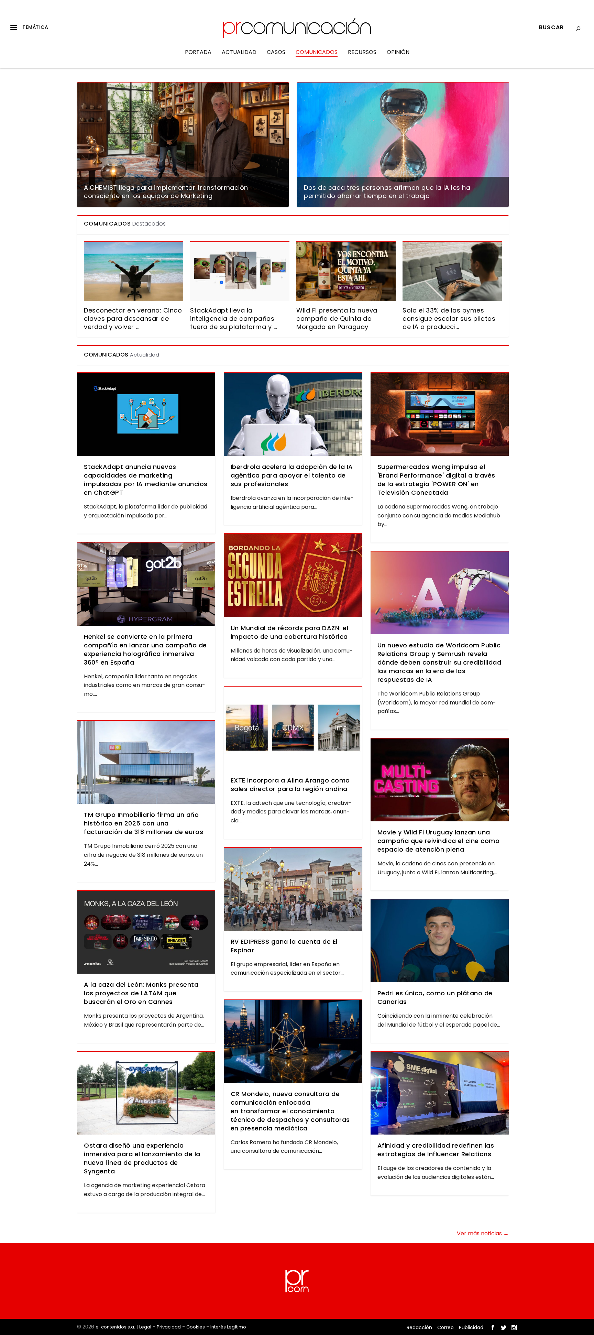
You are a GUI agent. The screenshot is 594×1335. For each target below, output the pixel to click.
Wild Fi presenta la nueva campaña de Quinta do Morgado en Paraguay (336, 318)
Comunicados (317, 53)
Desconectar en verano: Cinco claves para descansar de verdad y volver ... (133, 318)
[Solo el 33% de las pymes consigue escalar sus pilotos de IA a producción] (452, 271)
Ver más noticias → (483, 1233)
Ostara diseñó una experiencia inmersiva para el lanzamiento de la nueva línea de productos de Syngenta (142, 1158)
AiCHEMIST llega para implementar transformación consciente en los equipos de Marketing (166, 191)
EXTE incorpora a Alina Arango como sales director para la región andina (290, 784)
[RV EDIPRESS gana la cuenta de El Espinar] (293, 889)
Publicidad (471, 1327)
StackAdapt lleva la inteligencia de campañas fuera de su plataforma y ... (233, 318)
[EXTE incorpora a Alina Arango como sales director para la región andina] (293, 728)
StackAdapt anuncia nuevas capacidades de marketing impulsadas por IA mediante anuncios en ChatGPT (146, 479)
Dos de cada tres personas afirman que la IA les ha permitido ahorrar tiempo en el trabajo (387, 191)
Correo (445, 1327)
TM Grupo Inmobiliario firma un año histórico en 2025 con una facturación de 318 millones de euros (143, 823)
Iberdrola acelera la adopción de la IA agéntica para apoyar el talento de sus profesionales (292, 475)
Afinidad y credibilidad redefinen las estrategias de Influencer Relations (435, 1149)
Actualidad (239, 53)
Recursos (362, 53)
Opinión (398, 53)
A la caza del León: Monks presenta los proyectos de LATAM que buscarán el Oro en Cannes (141, 993)
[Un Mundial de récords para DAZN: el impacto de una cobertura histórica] (293, 575)
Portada (198, 53)
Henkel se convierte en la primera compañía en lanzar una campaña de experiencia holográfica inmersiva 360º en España (145, 649)
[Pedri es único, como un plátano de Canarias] (440, 940)
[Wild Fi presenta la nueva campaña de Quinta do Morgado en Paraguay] (346, 271)
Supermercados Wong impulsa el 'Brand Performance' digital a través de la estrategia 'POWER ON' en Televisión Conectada (436, 479)
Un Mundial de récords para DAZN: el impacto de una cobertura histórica (290, 632)
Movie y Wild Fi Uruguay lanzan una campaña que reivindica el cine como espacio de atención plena (438, 841)
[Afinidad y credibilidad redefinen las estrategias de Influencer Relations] (440, 1093)
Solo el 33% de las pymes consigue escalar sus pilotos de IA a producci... (449, 318)
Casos (276, 53)
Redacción (419, 1327)
